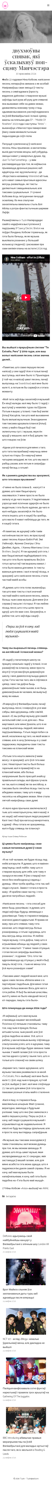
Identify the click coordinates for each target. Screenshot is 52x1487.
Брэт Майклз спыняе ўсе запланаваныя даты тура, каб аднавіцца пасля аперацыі (20, 1294)
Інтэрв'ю (11, 1196)
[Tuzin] (5, 5)
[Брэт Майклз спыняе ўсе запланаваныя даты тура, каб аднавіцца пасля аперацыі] (26, 1283)
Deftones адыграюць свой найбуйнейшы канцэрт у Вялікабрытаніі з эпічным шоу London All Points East (26, 1242)
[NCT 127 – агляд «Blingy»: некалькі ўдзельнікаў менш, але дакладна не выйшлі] (26, 1332)
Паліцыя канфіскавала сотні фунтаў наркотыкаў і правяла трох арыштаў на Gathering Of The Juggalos (26, 1392)
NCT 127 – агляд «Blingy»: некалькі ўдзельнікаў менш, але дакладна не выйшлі (24, 1343)
